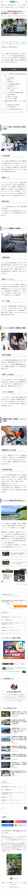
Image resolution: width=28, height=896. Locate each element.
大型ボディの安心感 (12, 96)
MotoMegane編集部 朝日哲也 (14, 692)
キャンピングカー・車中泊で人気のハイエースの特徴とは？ (18, 562)
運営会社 (3, 882)
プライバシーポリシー (18, 882)
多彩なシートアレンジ (12, 88)
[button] (4, 43)
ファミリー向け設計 (12, 98)
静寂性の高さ (10, 81)
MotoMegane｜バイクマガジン (12, 617)
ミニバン (4, 15)
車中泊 (9, 15)
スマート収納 (10, 90)
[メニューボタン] (1, 1)
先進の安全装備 (11, 94)
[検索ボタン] (26, 1)
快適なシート (10, 79)
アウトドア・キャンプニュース (11, 633)
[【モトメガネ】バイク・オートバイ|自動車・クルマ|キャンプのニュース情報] (14, 1)
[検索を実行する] (25, 808)
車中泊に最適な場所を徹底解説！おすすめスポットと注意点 (18, 553)
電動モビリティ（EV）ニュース (11, 630)
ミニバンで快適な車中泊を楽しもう (14, 109)
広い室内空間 (10, 77)
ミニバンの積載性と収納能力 (12, 84)
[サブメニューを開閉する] (25, 617)
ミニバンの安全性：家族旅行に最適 (14, 92)
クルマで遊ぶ (5, 663)
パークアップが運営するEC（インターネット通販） (13, 843)
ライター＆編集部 (9, 882)
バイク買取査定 (8, 620)
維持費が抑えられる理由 (13, 104)
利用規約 (24, 882)
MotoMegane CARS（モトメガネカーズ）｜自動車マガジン (13, 623)
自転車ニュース (8, 627)
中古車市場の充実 (11, 106)
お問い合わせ (14, 884)
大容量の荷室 (10, 86)
